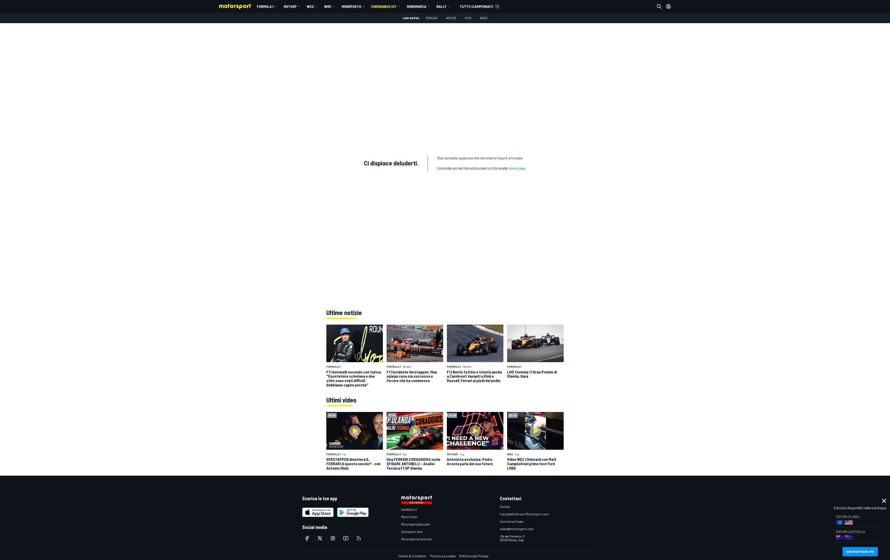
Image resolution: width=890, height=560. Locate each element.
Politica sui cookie (442, 556)
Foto (468, 18)
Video (483, 18)
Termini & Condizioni (412, 556)
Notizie (451, 18)
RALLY (441, 6)
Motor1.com (409, 517)
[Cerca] (659, 6)
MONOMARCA (416, 6)
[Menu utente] (668, 6)
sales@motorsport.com (517, 529)
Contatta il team (512, 521)
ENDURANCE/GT (384, 6)
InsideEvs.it (409, 509)
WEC (310, 6)
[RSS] (358, 538)
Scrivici (505, 507)
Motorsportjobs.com (415, 524)
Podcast (432, 18)
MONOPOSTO (351, 6)
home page (516, 168)
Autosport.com (412, 532)
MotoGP (290, 6)
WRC (327, 6)
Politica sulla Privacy (473, 556)
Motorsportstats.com (416, 539)
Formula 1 (265, 6)
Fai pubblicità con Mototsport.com (524, 514)
